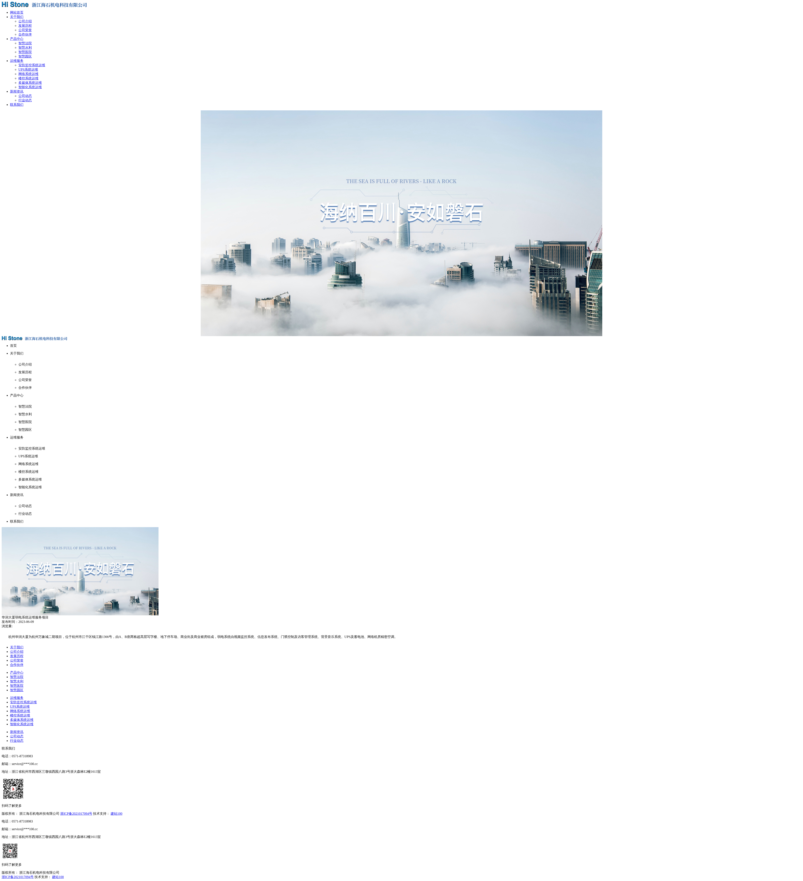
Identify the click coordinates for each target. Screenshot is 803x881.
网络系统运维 (28, 74)
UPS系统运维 (28, 69)
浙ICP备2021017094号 (76, 813)
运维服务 (16, 698)
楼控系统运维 (28, 78)
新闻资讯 (16, 732)
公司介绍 (25, 21)
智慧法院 (25, 43)
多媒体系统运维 (30, 82)
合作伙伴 (25, 34)
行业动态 (25, 100)
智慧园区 (25, 56)
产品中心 (16, 672)
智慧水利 (25, 47)
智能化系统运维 (30, 87)
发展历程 (25, 25)
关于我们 (16, 647)
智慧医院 (25, 52)
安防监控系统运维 (31, 65)
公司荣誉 (25, 30)
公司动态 (25, 96)
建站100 (116, 813)
